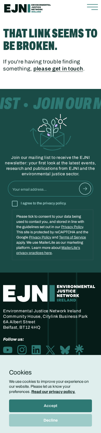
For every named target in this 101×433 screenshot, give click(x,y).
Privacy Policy (72, 227)
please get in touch (58, 69)
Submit (85, 189)
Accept (50, 406)
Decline (51, 420)
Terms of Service (72, 237)
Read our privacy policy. (53, 392)
